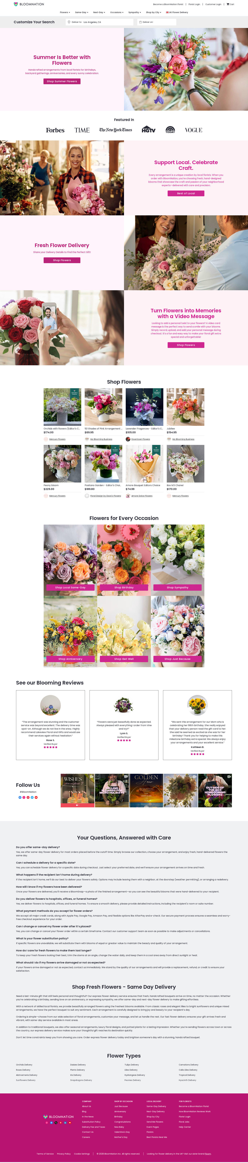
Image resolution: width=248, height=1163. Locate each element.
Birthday (118, 1116)
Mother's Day (120, 1137)
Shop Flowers (66, 260)
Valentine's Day (122, 1132)
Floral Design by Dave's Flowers (105, 495)
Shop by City (152, 12)
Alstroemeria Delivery (26, 1075)
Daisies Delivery (78, 1064)
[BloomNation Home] (29, 4)
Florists (150, 1132)
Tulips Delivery (132, 1064)
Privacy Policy (64, 1153)
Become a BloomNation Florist (194, 1106)
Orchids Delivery (24, 1064)
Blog (84, 1111)
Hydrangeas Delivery (135, 1075)
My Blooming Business (101, 439)
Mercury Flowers (57, 439)
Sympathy (133, 12)
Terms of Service (45, 1153)
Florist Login (184, 1116)
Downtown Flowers (140, 439)
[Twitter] (32, 797)
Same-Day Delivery (156, 1106)
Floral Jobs (184, 1121)
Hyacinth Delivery (187, 1080)
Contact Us (87, 1132)
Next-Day (98, 12)
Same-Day (80, 12)
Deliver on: (148, 22)
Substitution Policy (91, 1121)
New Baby (119, 1127)
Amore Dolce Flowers (141, 495)
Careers (86, 1137)
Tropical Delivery (187, 1075)
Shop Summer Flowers (64, 81)
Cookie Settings (82, 1153)
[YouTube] (36, 797)
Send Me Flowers (155, 1121)
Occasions (115, 12)
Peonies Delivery (133, 1080)
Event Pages (153, 1127)
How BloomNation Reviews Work (195, 1111)
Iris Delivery (75, 1075)
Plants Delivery (77, 1069)
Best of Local (190, 194)
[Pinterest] (28, 797)
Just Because (121, 1106)
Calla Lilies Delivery (188, 1069)
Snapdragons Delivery (81, 1080)
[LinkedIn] (65, 1122)
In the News (88, 1116)
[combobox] (159, 22)
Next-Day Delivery (156, 1111)
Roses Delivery (23, 1069)
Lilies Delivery (131, 1069)
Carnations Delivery (188, 1064)
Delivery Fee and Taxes (93, 1127)
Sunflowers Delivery (25, 1080)
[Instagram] (24, 797)
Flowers (64, 12)
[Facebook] (20, 797)
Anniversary (120, 1111)
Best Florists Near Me (157, 1137)
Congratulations (122, 1121)
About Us (86, 1106)
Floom (208, 1153)
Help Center (185, 1127)
